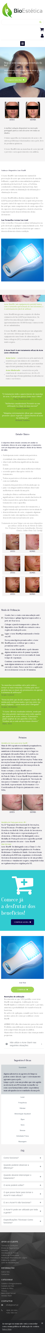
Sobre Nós (5, 1272)
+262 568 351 (11, 1312)
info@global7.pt (12, 1305)
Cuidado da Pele (7, 1286)
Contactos (5, 1274)
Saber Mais (6, 1329)
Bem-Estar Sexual (8, 1293)
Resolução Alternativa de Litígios (14, 1257)
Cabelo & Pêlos (7, 1288)
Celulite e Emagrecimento (11, 1283)
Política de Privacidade (10, 1255)
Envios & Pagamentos (10, 1248)
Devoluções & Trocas (9, 1253)
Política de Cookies (8, 1260)
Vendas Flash (6, 1295)
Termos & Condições (9, 1245)
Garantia (4, 1250)
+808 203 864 (11, 1310)
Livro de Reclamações (10, 1262)
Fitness (4, 1291)
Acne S (21, 983)
